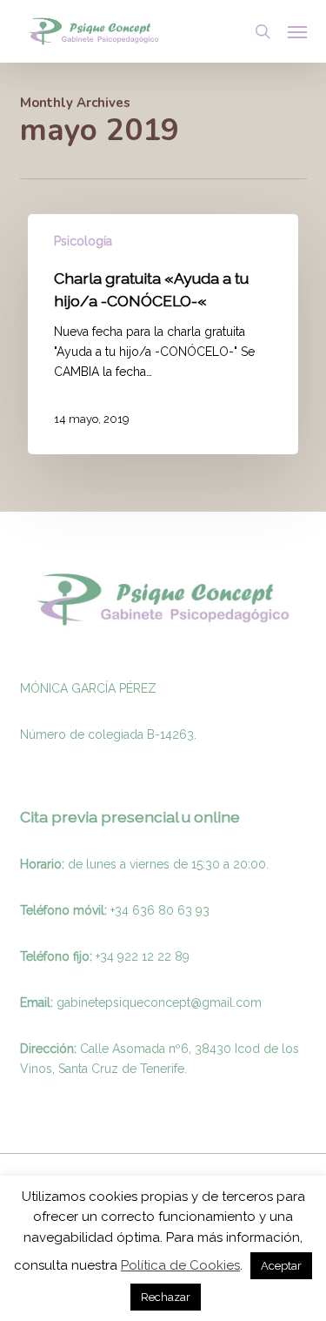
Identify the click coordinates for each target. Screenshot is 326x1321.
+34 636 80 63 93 (160, 910)
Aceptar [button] (281, 1265)
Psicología (83, 241)
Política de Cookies (180, 1265)
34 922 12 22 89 (145, 956)
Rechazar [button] (165, 1297)
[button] (297, 31)
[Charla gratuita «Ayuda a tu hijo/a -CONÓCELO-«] (163, 334)
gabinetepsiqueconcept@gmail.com (159, 1002)
